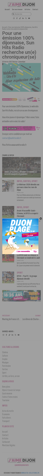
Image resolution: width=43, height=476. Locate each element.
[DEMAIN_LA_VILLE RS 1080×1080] (20, 253)
